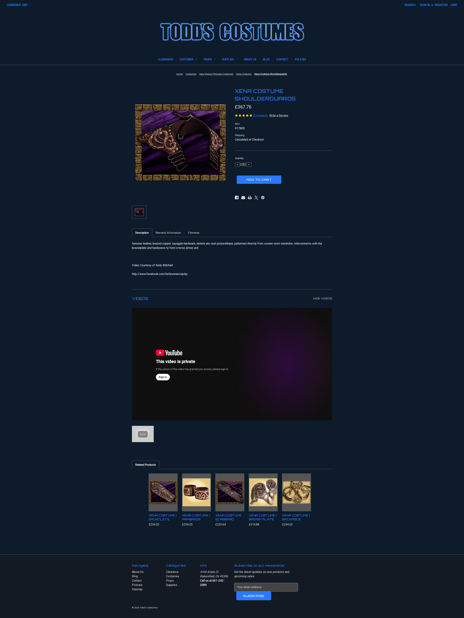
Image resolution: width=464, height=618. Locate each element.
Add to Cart (229, 496)
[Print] (250, 198)
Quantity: (239, 158)
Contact (282, 59)
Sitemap (137, 589)
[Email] (243, 198)
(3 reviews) (260, 115)
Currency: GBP (17, 5)
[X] (256, 198)
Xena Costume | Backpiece (296, 517)
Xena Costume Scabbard (228, 517)
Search (410, 5)
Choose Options (163, 496)
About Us (250, 59)
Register (441, 5)
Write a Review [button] (278, 115)
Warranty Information (168, 232)
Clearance (165, 59)
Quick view (162, 487)
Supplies (228, 59)
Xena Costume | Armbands (196, 517)
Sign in (425, 5)
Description (142, 232)
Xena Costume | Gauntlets (162, 517)
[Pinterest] (263, 198)
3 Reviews (194, 232)
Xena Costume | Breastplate (262, 517)
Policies (300, 59)
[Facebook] (237, 198)
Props (208, 59)
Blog (266, 59)
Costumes (186, 59)
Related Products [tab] (145, 464)
